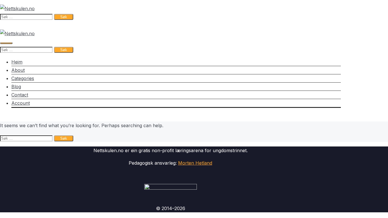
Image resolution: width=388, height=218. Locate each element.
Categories (22, 78)
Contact (19, 95)
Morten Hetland (195, 163)
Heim (16, 62)
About (18, 70)
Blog (16, 86)
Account (20, 103)
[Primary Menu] (6, 43)
